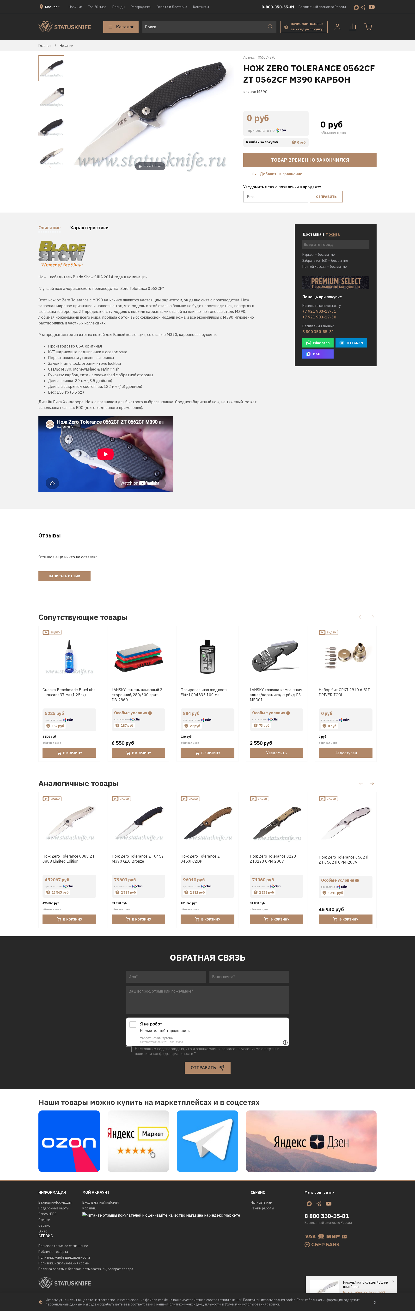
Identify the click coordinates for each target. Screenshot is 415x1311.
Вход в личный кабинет (101, 1202)
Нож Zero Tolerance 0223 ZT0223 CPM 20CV (273, 858)
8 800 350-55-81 (318, 331)
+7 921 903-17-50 (319, 317)
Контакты (201, 7)
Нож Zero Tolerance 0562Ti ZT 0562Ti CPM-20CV (343, 859)
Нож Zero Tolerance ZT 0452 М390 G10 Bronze (138, 858)
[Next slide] (51, 167)
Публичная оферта (53, 1252)
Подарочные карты (53, 1208)
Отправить (326, 197)
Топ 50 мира (97, 7)
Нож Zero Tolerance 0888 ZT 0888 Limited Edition (69, 858)
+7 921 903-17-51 (319, 311)
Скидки (44, 1220)
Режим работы (262, 1208)
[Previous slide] (76, 114)
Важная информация (55, 1202)
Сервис (44, 1225)
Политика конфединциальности (64, 1257)
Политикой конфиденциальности (194, 1304)
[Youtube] (372, 7)
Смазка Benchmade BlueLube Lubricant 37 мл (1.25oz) (69, 692)
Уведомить (276, 753)
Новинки (75, 7)
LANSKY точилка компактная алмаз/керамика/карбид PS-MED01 (276, 694)
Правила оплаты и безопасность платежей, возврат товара (85, 1269)
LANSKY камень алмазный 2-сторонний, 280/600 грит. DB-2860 (138, 694)
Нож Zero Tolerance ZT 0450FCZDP (201, 858)
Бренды (118, 7)
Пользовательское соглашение (63, 1246)
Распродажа (141, 7)
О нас (42, 1231)
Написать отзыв (64, 576)
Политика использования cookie (63, 1263)
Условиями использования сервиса (252, 1304)
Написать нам (261, 1202)
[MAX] (356, 7)
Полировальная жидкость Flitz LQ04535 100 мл (204, 692)
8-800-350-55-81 (278, 7)
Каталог (125, 27)
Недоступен (346, 753)
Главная (44, 45)
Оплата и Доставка (172, 7)
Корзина (89, 1208)
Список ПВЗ (47, 1214)
